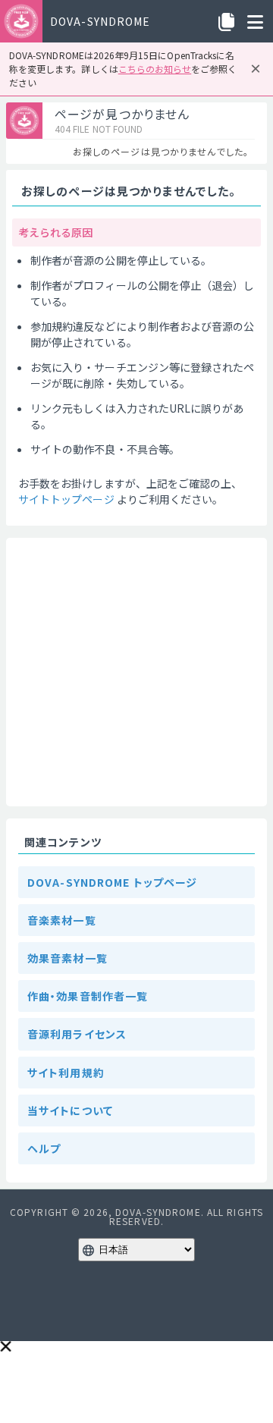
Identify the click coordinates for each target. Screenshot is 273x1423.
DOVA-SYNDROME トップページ (112, 882)
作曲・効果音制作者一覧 (87, 996)
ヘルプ (44, 1148)
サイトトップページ (66, 499)
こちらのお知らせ (154, 68)
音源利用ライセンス (77, 1033)
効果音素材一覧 (67, 958)
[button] (5, 1346)
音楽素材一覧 (61, 920)
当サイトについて (70, 1110)
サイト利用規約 (66, 1072)
